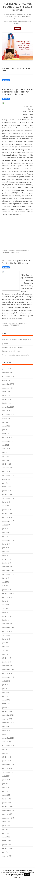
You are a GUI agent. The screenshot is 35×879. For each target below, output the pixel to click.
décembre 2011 (7, 711)
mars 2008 (6, 837)
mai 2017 (5, 532)
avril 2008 (5, 833)
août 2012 (6, 681)
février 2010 (6, 757)
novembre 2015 (8, 570)
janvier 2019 (6, 491)
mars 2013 (6, 654)
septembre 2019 (8, 475)
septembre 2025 (8, 376)
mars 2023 (6, 426)
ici (23, 318)
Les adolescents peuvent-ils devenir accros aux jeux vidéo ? (16, 261)
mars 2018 (6, 506)
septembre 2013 (8, 635)
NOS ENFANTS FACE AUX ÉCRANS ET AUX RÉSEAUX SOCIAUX (17, 6)
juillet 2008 (6, 825)
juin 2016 (5, 548)
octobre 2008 (7, 814)
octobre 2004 (7, 856)
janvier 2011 (6, 734)
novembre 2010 (8, 738)
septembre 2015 (8, 574)
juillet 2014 (6, 601)
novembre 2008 (8, 810)
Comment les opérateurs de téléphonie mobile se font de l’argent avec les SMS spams (17, 91)
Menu (17, 29)
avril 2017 (5, 536)
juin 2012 (5, 688)
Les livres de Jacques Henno (12, 347)
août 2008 (6, 822)
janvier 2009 (6, 803)
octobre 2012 (7, 673)
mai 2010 (5, 753)
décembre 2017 (7, 513)
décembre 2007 (7, 848)
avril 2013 (5, 650)
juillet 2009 (6, 780)
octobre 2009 (7, 768)
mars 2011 (6, 730)
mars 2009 (6, 795)
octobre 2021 (7, 437)
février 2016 (6, 559)
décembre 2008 (7, 806)
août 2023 (6, 418)
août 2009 (6, 776)
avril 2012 (5, 696)
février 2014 (6, 616)
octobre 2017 (7, 517)
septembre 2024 (8, 388)
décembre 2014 (7, 593)
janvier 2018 (6, 510)
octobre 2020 (7, 449)
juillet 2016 (6, 544)
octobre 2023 (7, 411)
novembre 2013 (8, 628)
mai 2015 (5, 582)
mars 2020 (6, 460)
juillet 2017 (6, 529)
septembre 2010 (8, 745)
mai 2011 (5, 727)
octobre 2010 (7, 742)
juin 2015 (5, 578)
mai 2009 (5, 787)
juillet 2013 (6, 639)
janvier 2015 (6, 590)
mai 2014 (5, 605)
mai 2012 (5, 692)
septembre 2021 (8, 441)
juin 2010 (5, 749)
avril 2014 (5, 608)
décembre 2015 (7, 567)
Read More (17, 877)
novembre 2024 (8, 384)
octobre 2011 (7, 719)
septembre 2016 (8, 540)
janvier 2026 (6, 369)
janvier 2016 (6, 563)
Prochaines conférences (11, 351)
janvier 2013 (6, 662)
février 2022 (6, 433)
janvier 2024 (6, 403)
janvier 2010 (6, 761)
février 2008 (6, 841)
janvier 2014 (6, 620)
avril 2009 (5, 791)
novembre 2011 (8, 715)
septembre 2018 (8, 498)
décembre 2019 (7, 468)
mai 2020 (5, 453)
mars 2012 (6, 700)
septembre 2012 (8, 677)
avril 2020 (5, 456)
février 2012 (6, 704)
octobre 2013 (7, 631)
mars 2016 (6, 555)
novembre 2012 (8, 669)
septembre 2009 (8, 772)
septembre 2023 (8, 414)
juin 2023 (5, 422)
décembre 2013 (7, 624)
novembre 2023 (8, 407)
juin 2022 (5, 430)
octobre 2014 (7, 597)
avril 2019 (5, 483)
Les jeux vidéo (21, 323)
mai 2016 (5, 551)
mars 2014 (6, 612)
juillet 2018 (6, 502)
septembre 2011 (8, 723)
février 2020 (6, 464)
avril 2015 (5, 586)
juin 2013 (5, 643)
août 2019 (6, 479)
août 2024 (6, 392)
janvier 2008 (6, 844)
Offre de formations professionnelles (15, 355)
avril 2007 (5, 852)
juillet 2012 (6, 685)
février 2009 (6, 799)
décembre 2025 (7, 373)
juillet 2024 (6, 395)
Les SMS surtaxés (22, 250)
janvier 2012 (6, 707)
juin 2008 (5, 829)
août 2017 (6, 525)
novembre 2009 (8, 765)
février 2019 (6, 487)
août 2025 (6, 380)
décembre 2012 (7, 666)
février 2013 (6, 658)
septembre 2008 (8, 818)
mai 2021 (5, 445)
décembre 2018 (7, 494)
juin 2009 (5, 784)
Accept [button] (27, 875)
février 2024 (6, 399)
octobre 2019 (7, 471)
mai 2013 (5, 647)
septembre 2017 (8, 521)
